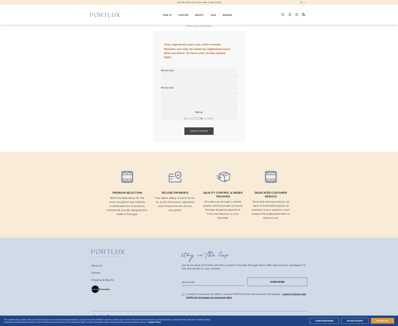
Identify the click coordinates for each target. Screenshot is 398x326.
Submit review (199, 131)
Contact (96, 272)
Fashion (183, 15)
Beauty (199, 15)
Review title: (167, 70)
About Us (96, 265)
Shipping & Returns (102, 280)
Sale (213, 15)
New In (167, 15)
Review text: (167, 87)
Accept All (383, 321)
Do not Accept (355, 321)
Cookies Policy (154, 322)
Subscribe (277, 281)
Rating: (199, 112)
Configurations (324, 321)
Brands (227, 15)
